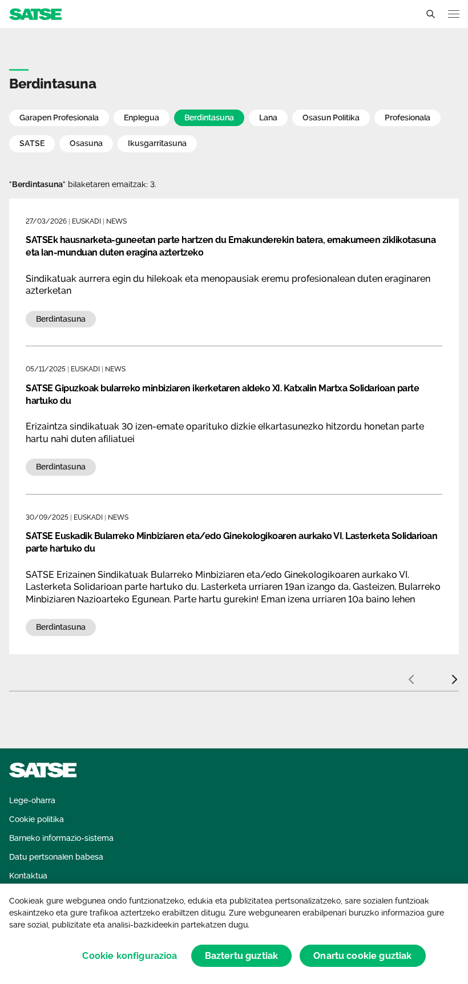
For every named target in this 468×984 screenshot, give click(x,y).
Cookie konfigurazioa (129, 955)
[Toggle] (430, 14)
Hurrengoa (454, 674)
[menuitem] (32, 800)
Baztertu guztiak (242, 955)
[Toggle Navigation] (454, 14)
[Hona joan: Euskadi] (35, 13)
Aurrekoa (411, 674)
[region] (234, 934)
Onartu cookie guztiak (362, 955)
